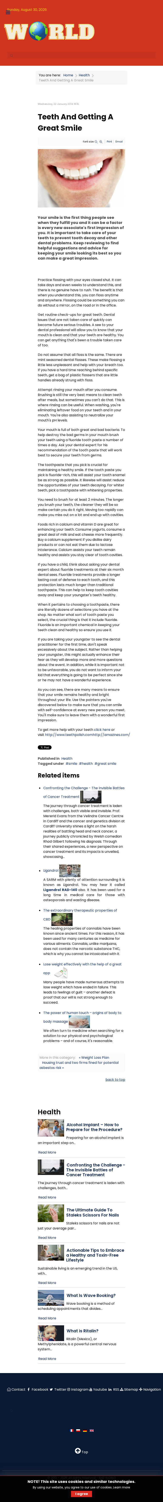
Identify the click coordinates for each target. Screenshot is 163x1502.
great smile (106, 763)
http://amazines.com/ (111, 734)
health (87, 763)
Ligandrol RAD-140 (60, 889)
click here (102, 729)
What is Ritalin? (82, 1331)
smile (73, 763)
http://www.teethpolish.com (69, 734)
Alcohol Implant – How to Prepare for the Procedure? (94, 1127)
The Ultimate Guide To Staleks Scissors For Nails (92, 1212)
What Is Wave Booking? (91, 1295)
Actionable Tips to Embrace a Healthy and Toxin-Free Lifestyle (95, 1255)
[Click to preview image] (81, 178)
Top (84, 1452)
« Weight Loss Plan (94, 1057)
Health (66, 758)
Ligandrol (50, 870)
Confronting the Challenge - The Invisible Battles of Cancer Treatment (95, 1170)
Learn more (121, 1487)
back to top (115, 1079)
